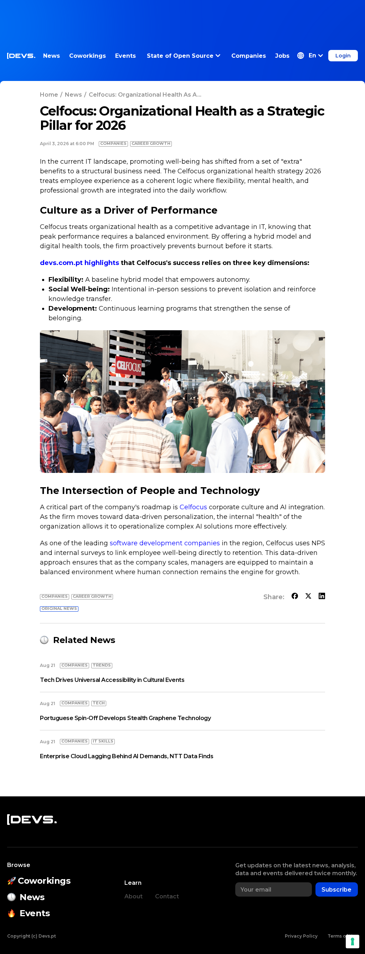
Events (125, 55)
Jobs (282, 55)
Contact (167, 896)
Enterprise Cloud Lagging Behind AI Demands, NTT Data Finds (126, 756)
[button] (310, 55)
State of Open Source (180, 55)
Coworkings (87, 55)
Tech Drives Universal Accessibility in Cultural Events (112, 680)
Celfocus (193, 507)
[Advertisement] (182, 16)
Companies (248, 55)
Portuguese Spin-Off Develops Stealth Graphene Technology (125, 718)
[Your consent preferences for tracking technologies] (352, 941)
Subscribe (336, 889)
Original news (59, 608)
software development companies (165, 543)
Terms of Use (343, 936)
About (133, 896)
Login (343, 55)
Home (49, 94)
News (51, 55)
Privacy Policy (301, 936)
